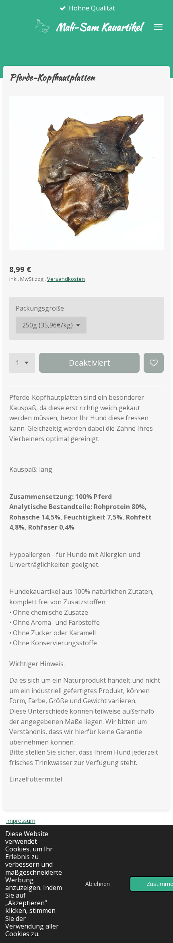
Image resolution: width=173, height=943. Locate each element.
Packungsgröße (40, 308)
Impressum (20, 820)
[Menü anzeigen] (158, 27)
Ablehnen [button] (97, 884)
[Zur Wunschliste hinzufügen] (154, 363)
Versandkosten (66, 278)
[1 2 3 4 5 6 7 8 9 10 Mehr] (22, 363)
